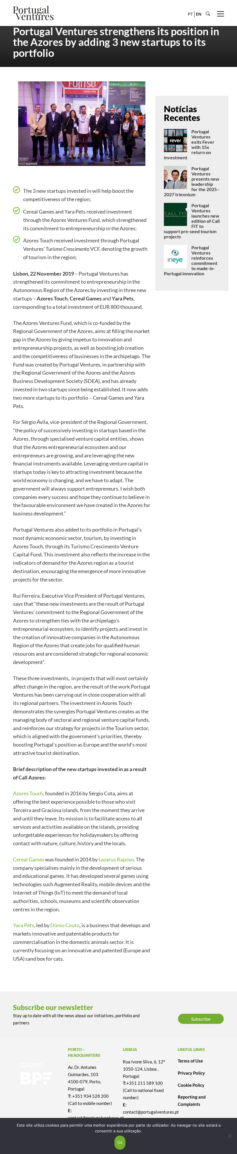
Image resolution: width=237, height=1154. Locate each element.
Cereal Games (28, 859)
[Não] (230, 1136)
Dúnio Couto (64, 925)
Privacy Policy (191, 1073)
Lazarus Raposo (116, 859)
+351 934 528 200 (90, 1096)
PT (190, 14)
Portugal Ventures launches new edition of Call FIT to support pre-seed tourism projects (192, 221)
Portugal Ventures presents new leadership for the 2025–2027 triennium (191, 181)
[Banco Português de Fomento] (36, 1074)
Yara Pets (23, 925)
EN (198, 14)
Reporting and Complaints (192, 1100)
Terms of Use (190, 1060)
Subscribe (200, 1019)
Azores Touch (28, 793)
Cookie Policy (191, 1085)
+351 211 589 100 (144, 1083)
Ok (120, 1142)
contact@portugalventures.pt (151, 1111)
